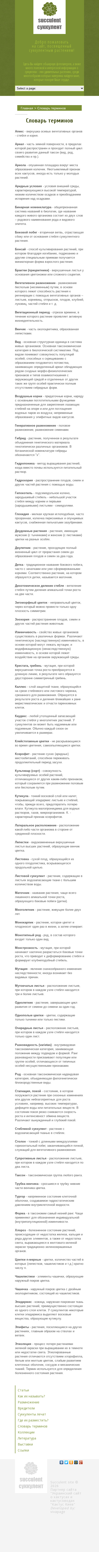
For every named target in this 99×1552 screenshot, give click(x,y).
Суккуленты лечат (32, 1414)
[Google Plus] (81, 1462)
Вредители (26, 1408)
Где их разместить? (33, 1420)
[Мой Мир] (76, 1462)
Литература (27, 1438)
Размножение (28, 1402)
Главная (27, 108)
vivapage (57, 1511)
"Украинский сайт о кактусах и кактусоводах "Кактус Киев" (66, 1498)
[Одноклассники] (71, 1462)
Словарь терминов (51, 108)
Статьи (23, 1390)
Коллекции (26, 1432)
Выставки (25, 1444)
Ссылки (23, 1450)
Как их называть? (31, 1396)
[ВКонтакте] (61, 1462)
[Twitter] (66, 1462)
